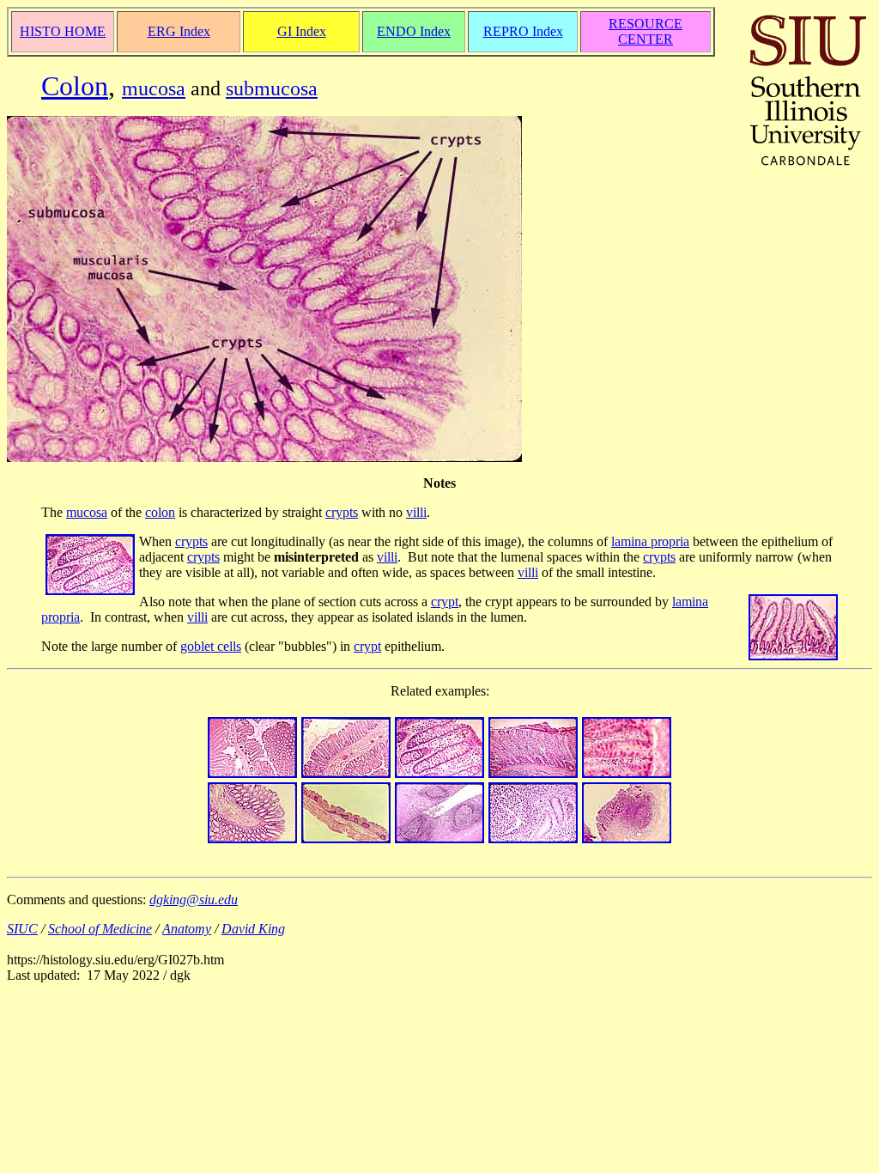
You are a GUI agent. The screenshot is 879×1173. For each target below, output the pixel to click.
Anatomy (186, 928)
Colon (74, 85)
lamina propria (650, 541)
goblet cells (210, 646)
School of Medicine (100, 928)
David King (253, 928)
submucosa (272, 88)
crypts (341, 512)
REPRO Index (523, 31)
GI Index (301, 31)
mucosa (153, 88)
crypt (444, 601)
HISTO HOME (63, 31)
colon (160, 512)
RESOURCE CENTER (645, 31)
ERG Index (179, 31)
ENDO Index (414, 31)
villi (416, 512)
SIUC (22, 928)
